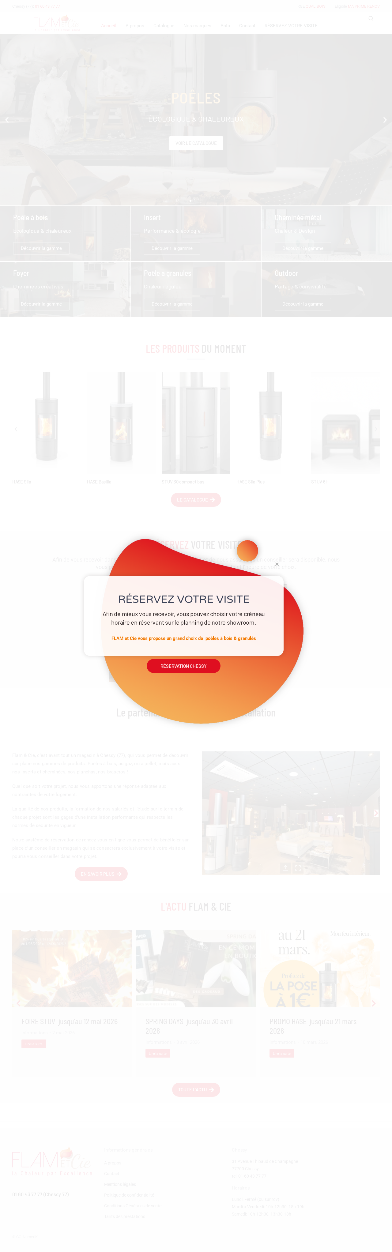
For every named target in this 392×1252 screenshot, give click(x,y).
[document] (196, 626)
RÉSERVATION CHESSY (183, 666)
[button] (277, 564)
